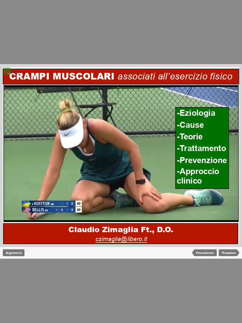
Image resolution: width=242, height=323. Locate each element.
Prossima (228, 253)
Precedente (205, 253)
